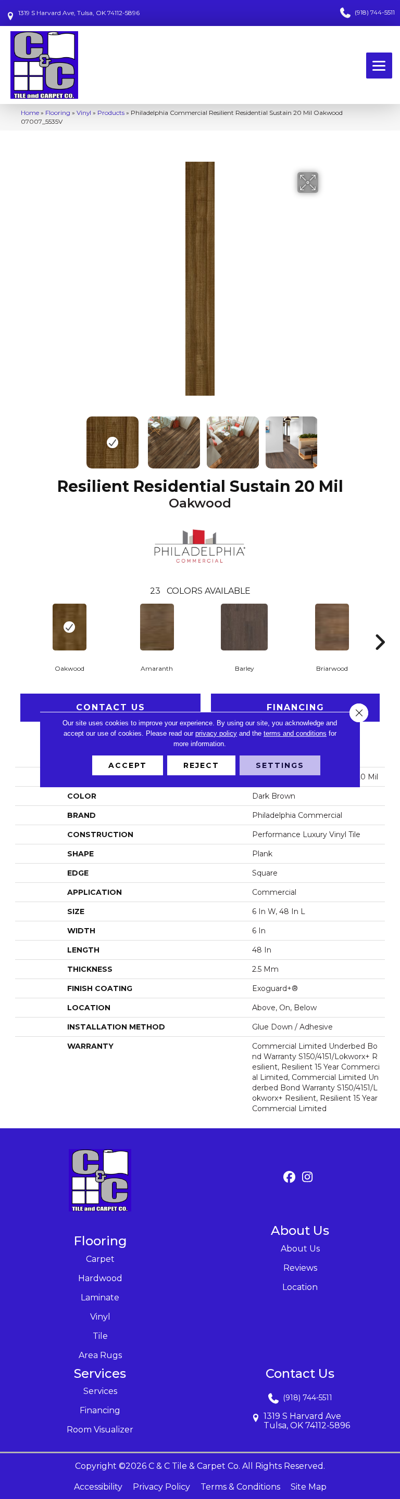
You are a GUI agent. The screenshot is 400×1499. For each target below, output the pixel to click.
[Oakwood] (69, 627)
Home (30, 112)
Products (110, 112)
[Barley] (244, 627)
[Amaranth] (157, 627)
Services (100, 1391)
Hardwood (100, 1278)
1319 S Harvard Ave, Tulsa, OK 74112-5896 (79, 13)
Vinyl (84, 112)
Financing (295, 707)
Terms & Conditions (240, 1487)
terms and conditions (295, 733)
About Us (300, 1249)
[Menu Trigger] (379, 66)
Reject (201, 765)
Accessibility (98, 1487)
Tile (100, 1336)
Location (300, 1287)
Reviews (300, 1268)
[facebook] (289, 1177)
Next (325, 437)
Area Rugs (100, 1355)
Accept (127, 765)
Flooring (57, 112)
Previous (75, 437)
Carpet (100, 1259)
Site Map (309, 1487)
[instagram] (307, 1177)
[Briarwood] (332, 627)
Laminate (100, 1297)
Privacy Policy (161, 1487)
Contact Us (110, 707)
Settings (280, 765)
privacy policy (216, 733)
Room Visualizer (100, 1430)
